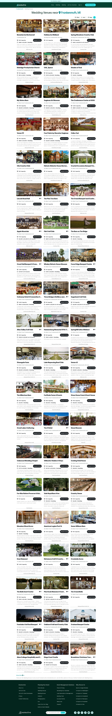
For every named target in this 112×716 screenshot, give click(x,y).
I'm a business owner (55, 1)
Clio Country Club (23, 166)
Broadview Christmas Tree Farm (83, 657)
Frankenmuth (19, 9)
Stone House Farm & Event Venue (83, 395)
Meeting (64, 5)
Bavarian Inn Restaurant (26, 35)
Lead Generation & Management (65, 693)
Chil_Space (48, 68)
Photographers (41, 698)
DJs (39, 701)
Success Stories (61, 698)
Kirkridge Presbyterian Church (28, 68)
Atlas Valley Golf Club (25, 330)
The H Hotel (48, 428)
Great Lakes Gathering (25, 428)
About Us (21, 688)
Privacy (20, 696)
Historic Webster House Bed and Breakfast (59, 166)
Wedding (58, 5)
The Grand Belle (77, 592)
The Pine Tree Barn (51, 199)
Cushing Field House (78, 461)
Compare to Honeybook (82, 696)
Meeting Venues (42, 693)
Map (90, 17)
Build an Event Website (43, 707)
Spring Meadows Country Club (82, 35)
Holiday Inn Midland (51, 35)
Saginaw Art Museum (52, 100)
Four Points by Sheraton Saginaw (56, 133)
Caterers (40, 696)
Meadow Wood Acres (25, 526)
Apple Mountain (23, 231)
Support (59, 704)
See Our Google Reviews (82, 688)
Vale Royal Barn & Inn (51, 493)
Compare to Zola (80, 704)
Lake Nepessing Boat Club (54, 362)
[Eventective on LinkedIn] (92, 712)
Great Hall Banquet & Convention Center (32, 264)
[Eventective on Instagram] (78, 712)
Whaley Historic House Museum (55, 264)
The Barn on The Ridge (79, 231)
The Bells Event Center (25, 592)
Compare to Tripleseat (81, 693)
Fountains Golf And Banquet (27, 624)
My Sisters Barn (22, 100)
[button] (94, 17)
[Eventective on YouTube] (89, 712)
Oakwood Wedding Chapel (27, 461)
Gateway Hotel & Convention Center (30, 297)
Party (52, 5)
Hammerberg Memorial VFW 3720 (56, 330)
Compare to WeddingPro (82, 690)
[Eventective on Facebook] (75, 712)
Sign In (80, 5)
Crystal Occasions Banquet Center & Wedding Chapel (91, 166)
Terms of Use (22, 690)
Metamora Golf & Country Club (55, 559)
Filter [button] (77, 17)
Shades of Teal (76, 68)
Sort (84, 17)
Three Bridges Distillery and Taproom (57, 297)
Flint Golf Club (49, 231)
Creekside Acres (77, 559)
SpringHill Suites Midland (80, 330)
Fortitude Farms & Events (53, 395)
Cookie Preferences (23, 698)
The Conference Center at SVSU (83, 100)
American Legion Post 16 (53, 526)
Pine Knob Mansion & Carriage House (58, 592)
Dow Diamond (22, 559)
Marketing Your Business (63, 690)
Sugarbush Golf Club (78, 297)
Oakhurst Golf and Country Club (56, 624)
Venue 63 (74, 362)
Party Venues (41, 688)
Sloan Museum (76, 428)
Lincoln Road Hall (23, 199)
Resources (59, 701)
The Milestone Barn (24, 395)
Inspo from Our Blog (43, 704)
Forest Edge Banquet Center (81, 264)
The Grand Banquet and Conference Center (87, 199)
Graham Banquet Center (80, 624)
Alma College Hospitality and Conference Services (36, 657)
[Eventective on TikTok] (85, 712)
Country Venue (76, 493)
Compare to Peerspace (81, 698)
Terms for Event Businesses (25, 693)
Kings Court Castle (51, 657)
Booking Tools (60, 696)
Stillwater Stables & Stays (53, 461)
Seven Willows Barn (78, 526)
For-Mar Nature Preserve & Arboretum (31, 493)
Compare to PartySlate (81, 701)
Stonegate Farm (23, 362)
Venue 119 (20, 133)
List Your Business (72, 5)
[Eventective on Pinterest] (82, 712)
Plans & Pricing (60, 688)
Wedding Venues (42, 690)
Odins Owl (75, 133)
